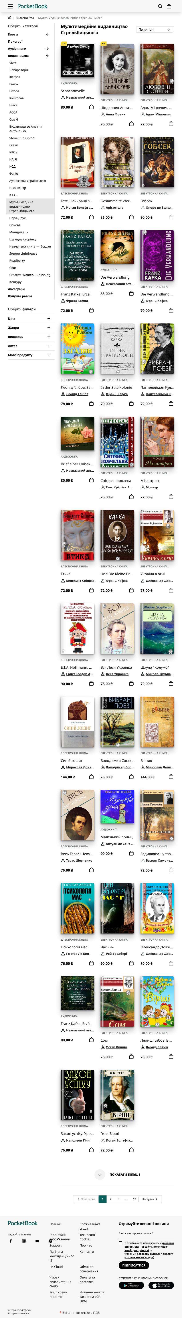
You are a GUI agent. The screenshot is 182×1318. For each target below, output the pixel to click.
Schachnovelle (73, 91)
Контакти (87, 1251)
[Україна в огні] (157, 535)
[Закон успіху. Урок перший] (77, 1095)
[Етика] (77, 535)
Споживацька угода (90, 1226)
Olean (13, 145)
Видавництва (25, 18)
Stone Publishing (22, 138)
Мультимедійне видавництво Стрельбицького (21, 206)
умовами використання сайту (149, 1245)
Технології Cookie (87, 1237)
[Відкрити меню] (10, 6)
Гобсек (146, 201)
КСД (12, 166)
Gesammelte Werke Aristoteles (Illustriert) (117, 201)
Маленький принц (117, 837)
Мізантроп (149, 481)
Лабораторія (19, 70)
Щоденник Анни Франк (117, 108)
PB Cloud (56, 1266)
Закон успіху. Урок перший (77, 1134)
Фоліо (13, 173)
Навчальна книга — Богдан (30, 246)
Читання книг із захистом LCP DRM (92, 1296)
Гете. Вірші (110, 1134)
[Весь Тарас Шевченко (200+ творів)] (77, 815)
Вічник (146, 761)
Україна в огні (152, 574)
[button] (47, 34)
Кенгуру (15, 282)
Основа (15, 225)
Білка (13, 105)
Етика (66, 574)
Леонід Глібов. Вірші (157, 1040)
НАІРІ (13, 159)
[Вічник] (157, 722)
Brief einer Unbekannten (77, 464)
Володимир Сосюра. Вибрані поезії (117, 761)
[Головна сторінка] (32, 6)
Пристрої (15, 41)
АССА (13, 112)
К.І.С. (13, 195)
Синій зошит (71, 761)
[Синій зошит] (77, 722)
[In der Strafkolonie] (117, 348)
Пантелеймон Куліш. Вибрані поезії (157, 387)
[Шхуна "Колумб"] (157, 628)
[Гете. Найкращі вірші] (77, 162)
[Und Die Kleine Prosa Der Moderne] (117, 535)
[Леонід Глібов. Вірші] (157, 1001)
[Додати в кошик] (91, 107)
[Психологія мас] (77, 908)
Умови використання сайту (60, 1281)
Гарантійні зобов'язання (59, 1237)
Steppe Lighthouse (23, 253)
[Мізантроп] (157, 442)
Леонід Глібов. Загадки (77, 387)
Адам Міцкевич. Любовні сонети (157, 108)
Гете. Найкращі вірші (77, 201)
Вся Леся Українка (116, 667)
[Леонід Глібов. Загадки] (77, 348)
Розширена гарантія (58, 1294)
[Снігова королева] (117, 442)
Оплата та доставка (87, 1279)
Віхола (14, 91)
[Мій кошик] (169, 6)
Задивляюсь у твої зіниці (157, 854)
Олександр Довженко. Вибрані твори (157, 947)
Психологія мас (74, 947)
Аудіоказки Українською (27, 180)
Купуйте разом (20, 296)
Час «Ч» (107, 947)
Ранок (13, 84)
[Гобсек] (157, 162)
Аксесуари (16, 289)
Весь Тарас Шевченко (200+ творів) (77, 854)
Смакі (13, 119)
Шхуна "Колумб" (154, 667)
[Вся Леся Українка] (117, 628)
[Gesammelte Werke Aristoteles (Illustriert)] (117, 162)
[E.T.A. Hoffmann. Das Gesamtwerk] (77, 628)
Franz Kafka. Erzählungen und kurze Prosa (77, 294)
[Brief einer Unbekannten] (77, 433)
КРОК (13, 152)
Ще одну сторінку (22, 239)
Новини (55, 1224)
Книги (13, 34)
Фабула (14, 77)
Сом (104, 1040)
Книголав (16, 98)
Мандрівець (18, 232)
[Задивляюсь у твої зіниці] (157, 815)
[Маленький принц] (117, 806)
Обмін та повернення (89, 1268)
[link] (86, 1199)
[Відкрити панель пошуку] (160, 6)
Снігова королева (116, 481)
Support (55, 1245)
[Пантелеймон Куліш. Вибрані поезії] (157, 348)
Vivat (12, 63)
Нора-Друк (17, 218)
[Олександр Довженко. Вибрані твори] (157, 908)
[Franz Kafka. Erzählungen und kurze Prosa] (77, 255)
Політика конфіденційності (61, 1256)
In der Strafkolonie (116, 387)
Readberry (17, 260)
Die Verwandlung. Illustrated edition (157, 294)
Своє (12, 268)
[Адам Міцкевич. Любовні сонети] (157, 69)
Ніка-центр (17, 188)
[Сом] (117, 1001)
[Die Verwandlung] (117, 247)
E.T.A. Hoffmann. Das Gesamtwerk (77, 667)
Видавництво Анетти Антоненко (25, 128)
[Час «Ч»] (117, 908)
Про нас (86, 1245)
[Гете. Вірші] (117, 1095)
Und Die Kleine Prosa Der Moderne (117, 574)
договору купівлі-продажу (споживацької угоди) (149, 1255)
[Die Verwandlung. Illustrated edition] (157, 255)
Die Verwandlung (115, 277)
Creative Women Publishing (30, 275)
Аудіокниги (17, 48)
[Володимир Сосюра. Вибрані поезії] (117, 722)
